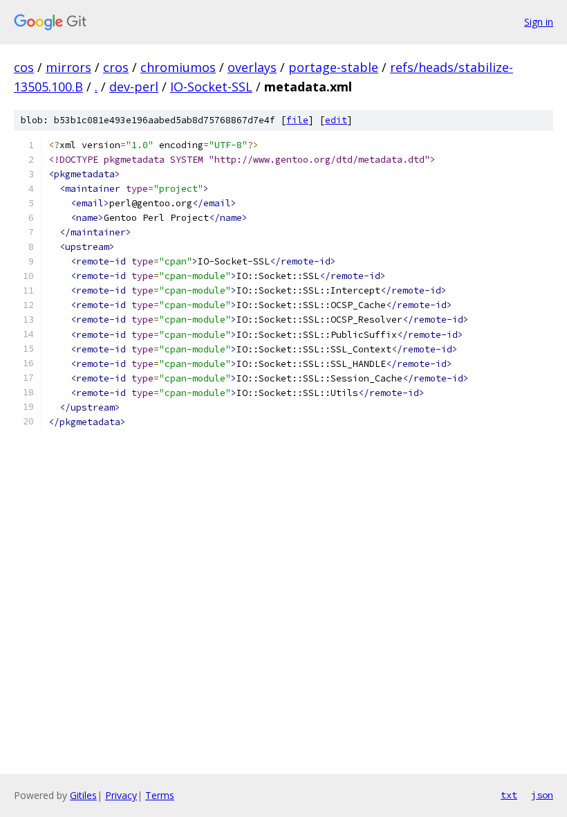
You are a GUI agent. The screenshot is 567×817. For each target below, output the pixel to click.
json (542, 795)
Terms (159, 795)
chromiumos (178, 67)
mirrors (68, 67)
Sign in (538, 21)
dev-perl (133, 86)
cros (116, 67)
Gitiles (83, 795)
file (297, 120)
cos (24, 67)
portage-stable (333, 67)
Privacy (121, 795)
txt (509, 795)
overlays (252, 67)
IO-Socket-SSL (211, 86)
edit (336, 120)
